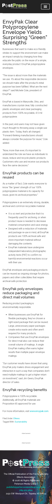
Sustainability (21, 422)
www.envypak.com (39, 411)
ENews (16, 418)
